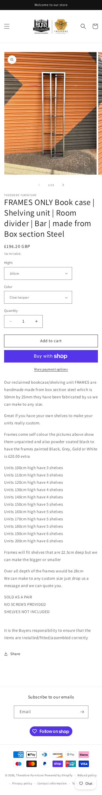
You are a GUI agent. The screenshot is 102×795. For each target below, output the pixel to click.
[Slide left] (39, 185)
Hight (8, 262)
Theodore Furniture (30, 775)
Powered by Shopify (59, 775)
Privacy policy (22, 783)
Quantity (11, 310)
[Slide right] (63, 185)
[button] (7, 26)
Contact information (52, 783)
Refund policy (87, 775)
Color (8, 286)
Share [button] (15, 653)
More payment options (51, 369)
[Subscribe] (82, 712)
